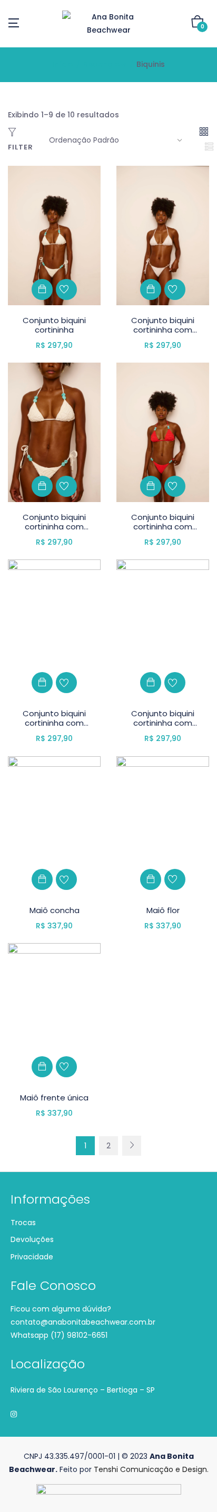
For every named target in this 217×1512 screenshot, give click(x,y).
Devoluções (32, 1239)
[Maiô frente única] (54, 1012)
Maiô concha (54, 910)
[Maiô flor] (162, 825)
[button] (197, 23)
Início (62, 64)
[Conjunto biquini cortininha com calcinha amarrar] (162, 234)
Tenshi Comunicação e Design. (151, 1469)
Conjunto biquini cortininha (54, 325)
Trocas (23, 1222)
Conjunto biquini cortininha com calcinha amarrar (163, 330)
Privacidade (32, 1256)
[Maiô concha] (54, 825)
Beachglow (104, 64)
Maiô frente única (54, 1097)
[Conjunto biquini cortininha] (54, 234)
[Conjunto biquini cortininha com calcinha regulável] (162, 431)
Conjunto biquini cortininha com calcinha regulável (162, 527)
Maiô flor (163, 910)
